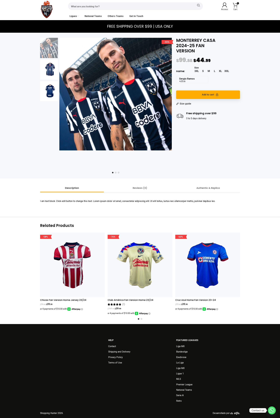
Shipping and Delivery (119, 351)
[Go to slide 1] (138, 319)
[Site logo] (46, 9)
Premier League (184, 384)
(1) (123, 304)
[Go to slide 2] (141, 319)
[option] (112, 172)
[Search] (135, 5)
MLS (178, 379)
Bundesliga (182, 351)
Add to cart (208, 94)
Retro (179, 400)
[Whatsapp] (272, 410)
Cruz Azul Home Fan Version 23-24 (195, 300)
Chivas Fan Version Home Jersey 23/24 (63, 300)
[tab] (72, 188)
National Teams (184, 390)
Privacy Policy (115, 357)
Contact (112, 346)
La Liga (180, 362)
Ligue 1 (180, 373)
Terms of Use (115, 362)
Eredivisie (181, 357)
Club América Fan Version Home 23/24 (130, 300)
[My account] (225, 6)
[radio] (196, 71)
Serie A (180, 395)
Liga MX (180, 346)
